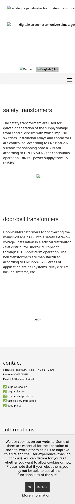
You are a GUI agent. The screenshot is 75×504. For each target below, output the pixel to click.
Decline (42, 487)
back (37, 319)
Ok (29, 487)
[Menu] (69, 80)
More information (36, 495)
